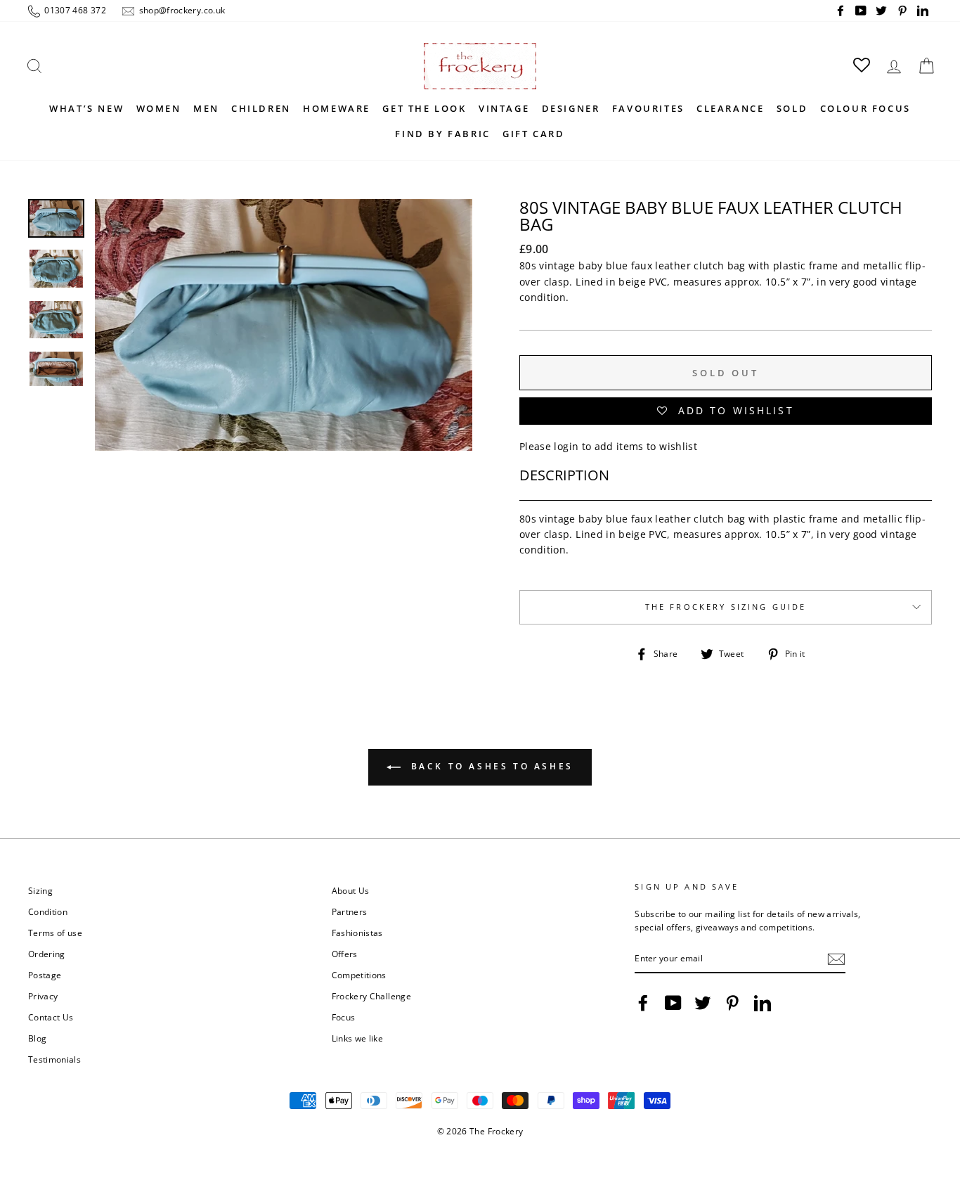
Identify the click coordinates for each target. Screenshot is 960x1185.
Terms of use (55, 932)
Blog (37, 1038)
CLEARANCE (730, 108)
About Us (351, 890)
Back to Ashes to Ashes (489, 766)
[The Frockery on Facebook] (643, 1002)
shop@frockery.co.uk (180, 9)
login (566, 446)
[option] (283, 388)
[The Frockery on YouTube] (673, 1002)
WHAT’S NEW (86, 108)
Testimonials (54, 1059)
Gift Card (533, 133)
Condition (47, 911)
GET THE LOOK (424, 108)
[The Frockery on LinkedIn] (762, 1002)
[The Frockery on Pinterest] (732, 1002)
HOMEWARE (336, 108)
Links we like (358, 1038)
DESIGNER (571, 108)
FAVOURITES (648, 108)
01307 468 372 (74, 9)
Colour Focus (865, 108)
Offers (345, 953)
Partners (350, 911)
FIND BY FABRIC (442, 133)
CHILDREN (261, 108)
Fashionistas (357, 932)
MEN (206, 108)
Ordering (46, 953)
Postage (44, 974)
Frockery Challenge (371, 995)
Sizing (40, 890)
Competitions (359, 974)
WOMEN (158, 108)
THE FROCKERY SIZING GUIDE (726, 607)
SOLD (792, 108)
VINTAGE (504, 108)
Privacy (43, 995)
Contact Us (51, 1017)
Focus (344, 1017)
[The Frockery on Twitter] (702, 1002)
